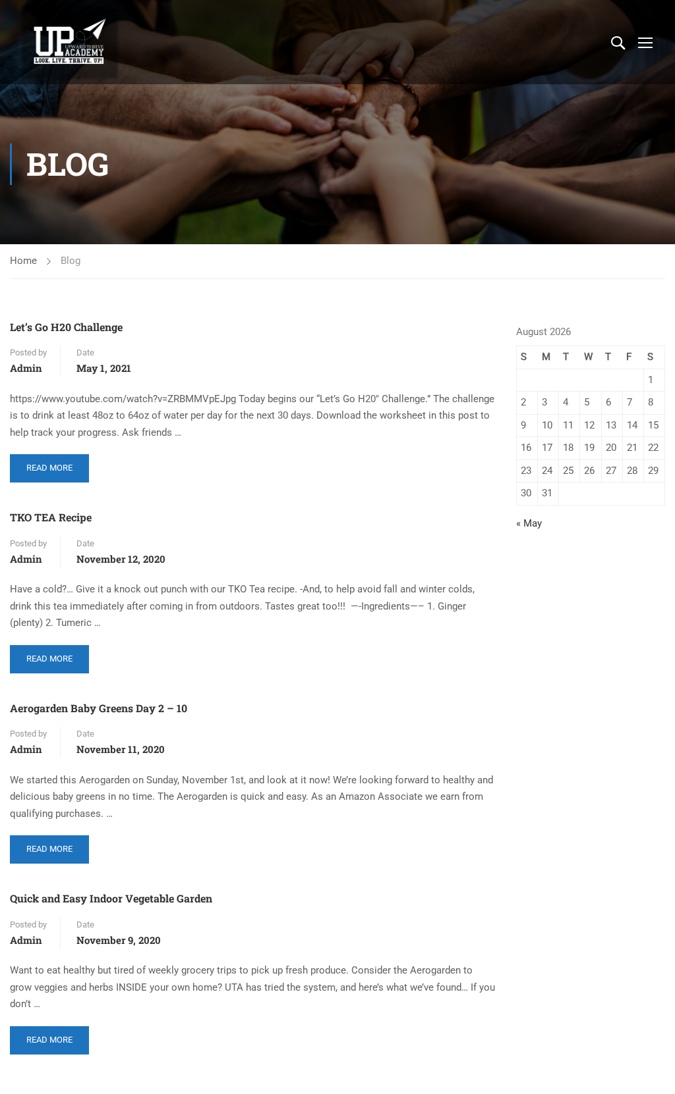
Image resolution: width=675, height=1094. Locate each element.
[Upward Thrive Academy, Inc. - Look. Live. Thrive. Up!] (70, 42)
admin (26, 368)
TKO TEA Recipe (51, 517)
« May (529, 523)
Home (23, 261)
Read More (49, 463)
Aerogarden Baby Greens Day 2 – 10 (98, 708)
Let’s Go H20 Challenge (66, 327)
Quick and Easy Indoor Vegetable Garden (111, 898)
